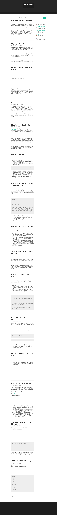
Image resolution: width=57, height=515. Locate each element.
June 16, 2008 (13, 186)
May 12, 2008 (13, 425)
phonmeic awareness (16, 188)
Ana (16, 22)
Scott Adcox (28, 4)
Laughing (27, 12)
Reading (16, 12)
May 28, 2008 (13, 321)
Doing (12, 12)
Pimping (35, 12)
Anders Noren (42, 511)
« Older (13, 496)
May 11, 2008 (13, 463)
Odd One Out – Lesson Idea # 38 (22, 226)
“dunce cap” (18, 285)
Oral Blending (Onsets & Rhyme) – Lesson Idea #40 (22, 184)
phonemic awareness (14, 76)
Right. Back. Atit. (38, 23)
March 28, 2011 (13, 22)
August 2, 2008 (13, 126)
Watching (19, 12)
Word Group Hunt (17, 103)
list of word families (26, 189)
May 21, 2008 (13, 385)
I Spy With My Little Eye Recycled (22, 21)
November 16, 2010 (13, 104)
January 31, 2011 (13, 45)
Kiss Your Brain (16, 393)
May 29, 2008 (13, 277)
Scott (17, 45)
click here (23, 465)
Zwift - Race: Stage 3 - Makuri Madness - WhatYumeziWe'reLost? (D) (40, 26)
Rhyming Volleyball (17, 44)
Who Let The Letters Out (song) (21, 384)
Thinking (23, 12)
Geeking (38, 12)
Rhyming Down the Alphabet (20, 125)
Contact (42, 12)
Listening (31, 12)
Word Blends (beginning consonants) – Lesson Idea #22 (21, 461)
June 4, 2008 (13, 254)
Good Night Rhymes (15, 129)
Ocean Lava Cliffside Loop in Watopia (40, 30)
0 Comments (20, 22)
